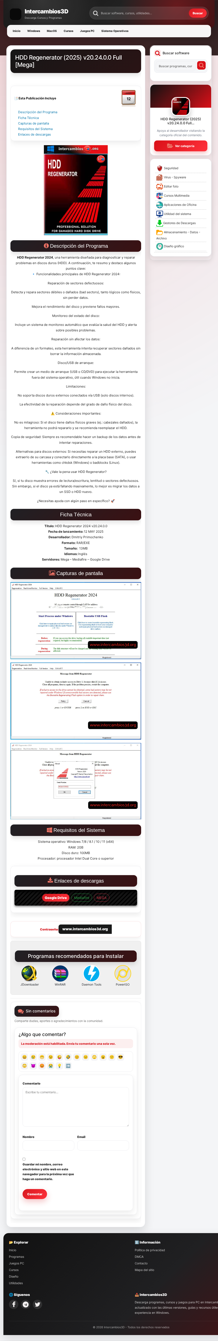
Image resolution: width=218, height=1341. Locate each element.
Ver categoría (184, 146)
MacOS (52, 31)
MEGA (102, 898)
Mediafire (81, 898)
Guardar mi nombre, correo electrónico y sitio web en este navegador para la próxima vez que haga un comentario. (48, 1171)
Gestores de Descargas (179, 223)
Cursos (68, 31)
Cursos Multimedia (176, 195)
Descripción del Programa (37, 112)
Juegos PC (87, 31)
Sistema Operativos (114, 31)
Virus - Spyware (174, 177)
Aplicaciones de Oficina (179, 204)
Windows (33, 31)
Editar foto (170, 186)
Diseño (13, 1276)
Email (81, 1137)
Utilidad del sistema (177, 214)
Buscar (198, 13)
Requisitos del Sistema (35, 129)
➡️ (68, 1065)
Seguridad (170, 168)
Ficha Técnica (28, 118)
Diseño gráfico (173, 246)
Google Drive (56, 898)
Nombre (28, 1137)
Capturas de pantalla (33, 123)
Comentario (31, 1083)
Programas (16, 1256)
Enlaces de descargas (34, 134)
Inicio (16, 31)
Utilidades (16, 1283)
